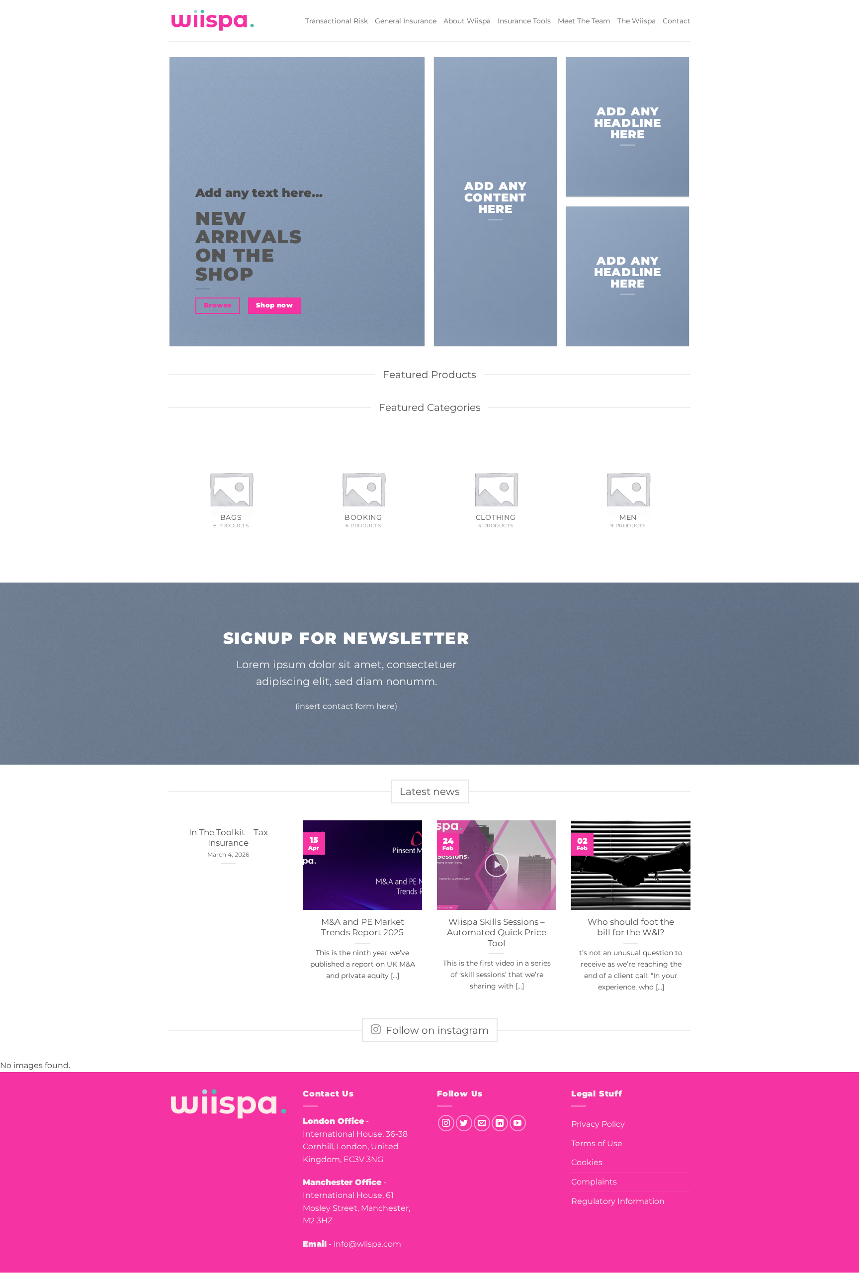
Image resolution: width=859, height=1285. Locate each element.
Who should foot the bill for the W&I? (631, 927)
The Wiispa (636, 20)
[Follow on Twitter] (464, 1123)
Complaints (594, 1181)
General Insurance (405, 20)
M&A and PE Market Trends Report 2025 (362, 927)
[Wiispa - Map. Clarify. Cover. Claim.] (213, 20)
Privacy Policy (598, 1124)
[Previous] (170, 497)
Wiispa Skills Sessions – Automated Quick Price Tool (496, 932)
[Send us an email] (482, 1123)
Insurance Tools (524, 20)
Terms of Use (596, 1143)
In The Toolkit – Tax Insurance (228, 837)
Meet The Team (584, 20)
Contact (676, 20)
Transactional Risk (336, 20)
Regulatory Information (618, 1201)
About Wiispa (467, 20)
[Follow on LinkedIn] (500, 1123)
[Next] (689, 497)
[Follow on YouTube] (518, 1123)
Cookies (586, 1162)
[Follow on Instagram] (446, 1123)
